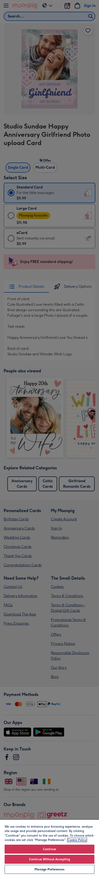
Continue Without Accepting (49, 859)
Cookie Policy (77, 840)
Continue (49, 849)
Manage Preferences (49, 869)
